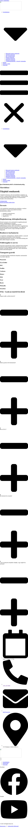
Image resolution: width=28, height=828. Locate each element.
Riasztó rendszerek (10, 57)
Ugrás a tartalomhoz (4, 0)
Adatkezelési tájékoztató (13, 826)
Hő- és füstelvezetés (10, 56)
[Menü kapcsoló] (0, 759)
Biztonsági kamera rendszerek (12, 53)
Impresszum (3, 826)
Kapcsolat (5, 65)
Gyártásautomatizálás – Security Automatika (16, 61)
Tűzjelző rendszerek (10, 54)
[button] (14, 97)
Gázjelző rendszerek (10, 58)
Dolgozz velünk (6, 63)
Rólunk (4, 62)
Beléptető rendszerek (10, 60)
